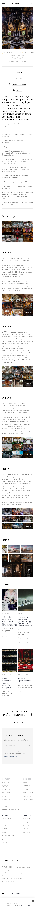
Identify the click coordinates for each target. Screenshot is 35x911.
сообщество (7, 779)
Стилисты (5, 796)
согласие (13, 752)
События (5, 613)
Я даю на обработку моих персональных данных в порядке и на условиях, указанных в (16, 754)
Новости (5, 846)
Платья (4, 806)
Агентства (6, 782)
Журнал (5, 815)
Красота (5, 829)
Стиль (4, 825)
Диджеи (5, 803)
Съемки (4, 842)
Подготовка (23, 674)
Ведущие (5, 786)
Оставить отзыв (16, 722)
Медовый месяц (8, 835)
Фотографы (6, 789)
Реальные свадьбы (9, 822)
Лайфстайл (6, 674)
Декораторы (6, 799)
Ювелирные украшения (10, 810)
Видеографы (6, 792)
